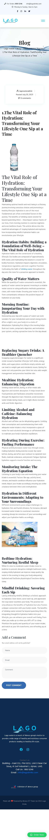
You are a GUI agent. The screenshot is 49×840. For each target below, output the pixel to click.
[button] (37, 834)
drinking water (26, 269)
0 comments (26, 98)
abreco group (33, 786)
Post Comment (14, 685)
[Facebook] (21, 750)
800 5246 (18, 4)
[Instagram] (28, 750)
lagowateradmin (25, 91)
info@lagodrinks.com (33, 4)
